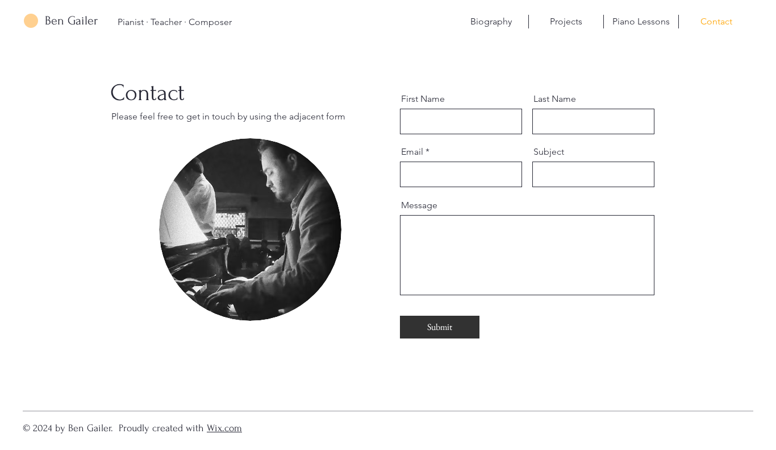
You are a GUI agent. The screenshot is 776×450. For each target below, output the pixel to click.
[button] (566, 21)
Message (419, 205)
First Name (423, 99)
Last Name (554, 99)
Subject (548, 151)
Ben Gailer (71, 20)
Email (412, 151)
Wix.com (224, 428)
